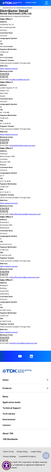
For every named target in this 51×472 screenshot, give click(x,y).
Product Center (31, 2)
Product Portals (13, 8)
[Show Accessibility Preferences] (6, 465)
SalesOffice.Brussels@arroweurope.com (25, 214)
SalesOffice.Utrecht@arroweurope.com (24, 277)
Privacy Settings (9, 456)
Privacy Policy (22, 451)
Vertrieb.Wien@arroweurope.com (22, 145)
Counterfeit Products (27, 456)
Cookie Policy (36, 451)
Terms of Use (8, 451)
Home (5, 8)
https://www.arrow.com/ (9, 68)
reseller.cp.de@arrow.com (19, 79)
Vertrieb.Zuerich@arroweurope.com (23, 343)
